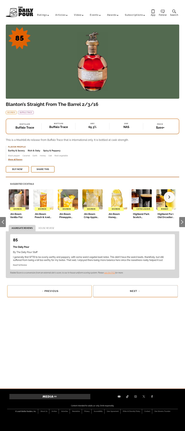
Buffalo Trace (26, 112)
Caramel (26, 156)
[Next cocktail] (169, 197)
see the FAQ (109, 273)
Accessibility (98, 411)
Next (182, 222)
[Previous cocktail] (15, 197)
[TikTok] (127, 396)
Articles (60, 15)
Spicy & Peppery (51, 150)
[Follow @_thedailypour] (144, 396)
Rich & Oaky (34, 150)
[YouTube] (119, 396)
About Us (43, 411)
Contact (147, 411)
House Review (46, 228)
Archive (54, 411)
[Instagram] (135, 396)
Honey (43, 156)
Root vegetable (61, 156)
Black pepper (14, 156)
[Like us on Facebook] (152, 396)
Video (78, 15)
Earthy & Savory (16, 150)
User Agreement (113, 411)
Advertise (64, 411)
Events (94, 15)
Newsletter (76, 411)
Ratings (42, 15)
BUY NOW (17, 169)
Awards (112, 15)
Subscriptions (134, 15)
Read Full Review (20, 265)
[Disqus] (92, 342)
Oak (50, 156)
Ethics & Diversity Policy (131, 411)
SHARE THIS (43, 169)
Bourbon (11, 112)
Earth (35, 156)
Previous (3, 222)
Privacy (87, 411)
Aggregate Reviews (22, 228)
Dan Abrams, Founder (162, 411)
